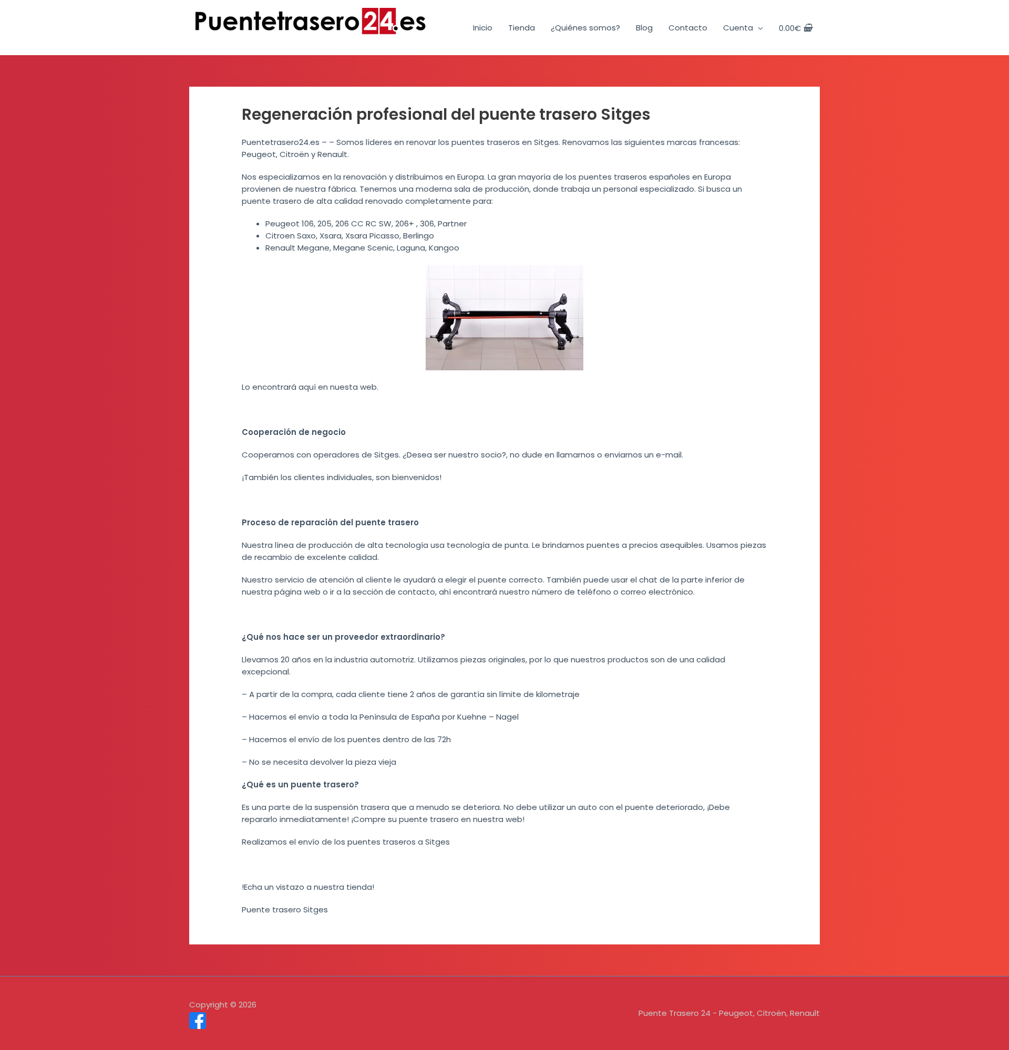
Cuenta (738, 27)
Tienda (521, 27)
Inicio (482, 27)
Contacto (687, 27)
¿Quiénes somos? (585, 27)
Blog (644, 27)
